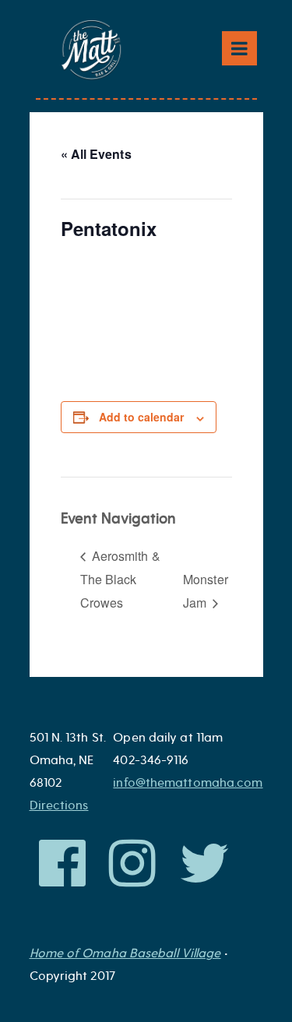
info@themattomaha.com (187, 783)
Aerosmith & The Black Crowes (120, 579)
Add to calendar (141, 417)
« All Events (96, 154)
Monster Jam (205, 590)
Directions (59, 805)
